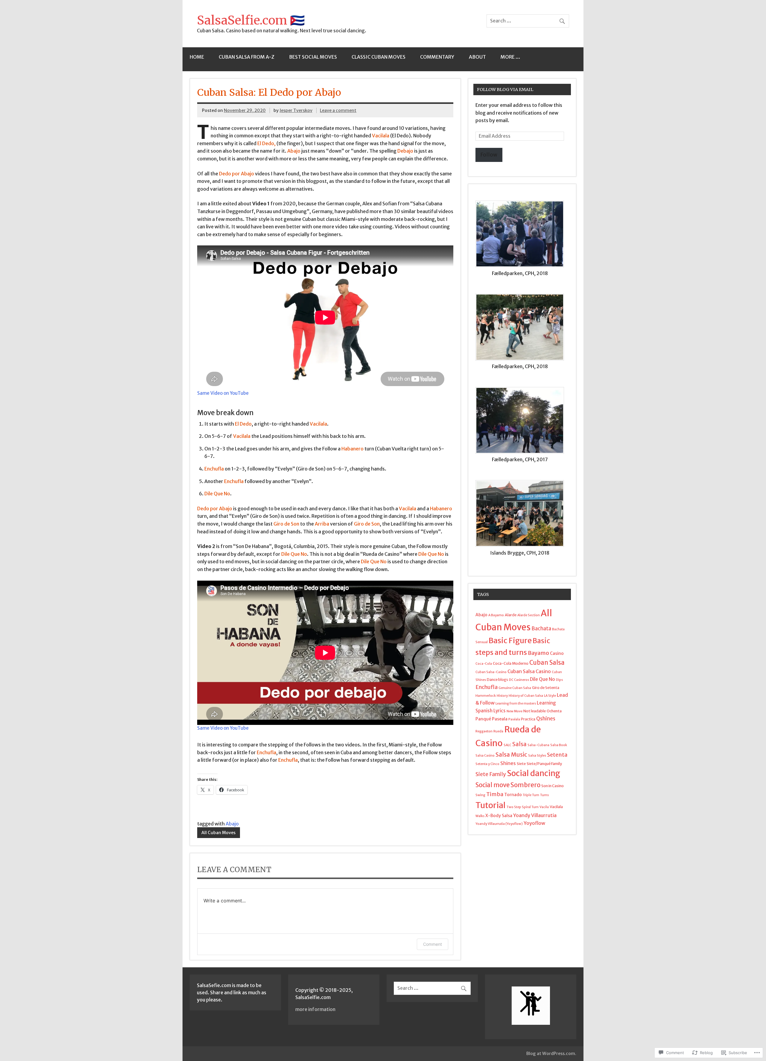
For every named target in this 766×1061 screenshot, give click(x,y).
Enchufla (486, 687)
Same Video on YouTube (223, 393)
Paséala (514, 719)
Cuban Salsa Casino (529, 671)
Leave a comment (338, 110)
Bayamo (538, 652)
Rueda (498, 731)
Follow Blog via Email (505, 89)
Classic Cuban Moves (378, 57)
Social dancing (533, 773)
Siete (521, 763)
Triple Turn (531, 795)
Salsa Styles (537, 756)
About (477, 57)
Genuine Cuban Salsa (514, 688)
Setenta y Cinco (487, 764)
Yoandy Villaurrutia (535, 815)
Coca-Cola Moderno (510, 663)
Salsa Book (558, 745)
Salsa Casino (485, 756)
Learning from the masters (516, 703)
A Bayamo (496, 615)
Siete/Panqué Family (544, 763)
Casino (557, 653)
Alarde (510, 614)
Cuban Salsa (547, 663)
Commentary (437, 57)
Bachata (541, 628)
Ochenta (554, 710)
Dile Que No (542, 679)
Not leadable (534, 710)
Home (197, 57)
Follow (489, 154)
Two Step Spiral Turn (523, 807)
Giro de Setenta (545, 687)
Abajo (232, 824)
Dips (559, 680)
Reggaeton (484, 731)
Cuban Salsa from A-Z (246, 57)
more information (315, 1009)
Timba (494, 794)
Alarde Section (528, 615)
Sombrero (525, 785)
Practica (528, 719)
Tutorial (490, 805)
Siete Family (490, 774)
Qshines (545, 718)
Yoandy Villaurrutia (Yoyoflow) (499, 824)
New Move (514, 711)
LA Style (550, 696)
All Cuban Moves (218, 832)
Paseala (499, 719)
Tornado (513, 794)
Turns (544, 795)
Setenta (557, 754)
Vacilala (556, 806)
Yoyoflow (534, 823)
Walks (479, 816)
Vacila (544, 807)
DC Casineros (519, 680)
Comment (432, 944)
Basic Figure (510, 640)
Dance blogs (497, 679)
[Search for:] (528, 21)
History (502, 696)
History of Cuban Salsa (526, 696)
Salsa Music (511, 754)
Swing (480, 795)
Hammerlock (485, 696)
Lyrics (499, 711)
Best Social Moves (313, 57)
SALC (507, 745)
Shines (508, 763)
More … (510, 57)
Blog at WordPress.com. (551, 1053)
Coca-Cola (483, 664)
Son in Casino (552, 785)
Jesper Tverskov (295, 110)
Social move (492, 785)
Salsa (519, 744)
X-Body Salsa (498, 815)
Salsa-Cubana (538, 745)
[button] (522, 241)
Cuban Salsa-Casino (491, 672)
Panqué (483, 719)
